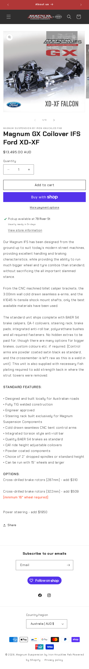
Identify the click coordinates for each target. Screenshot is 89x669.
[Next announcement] (81, 4)
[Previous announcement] (8, 4)
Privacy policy (53, 659)
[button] (8, 16)
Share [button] (12, 525)
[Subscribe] (68, 565)
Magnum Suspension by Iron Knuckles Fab (44, 654)
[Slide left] (35, 120)
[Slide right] (54, 120)
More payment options (44, 207)
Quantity (9, 161)
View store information (25, 230)
